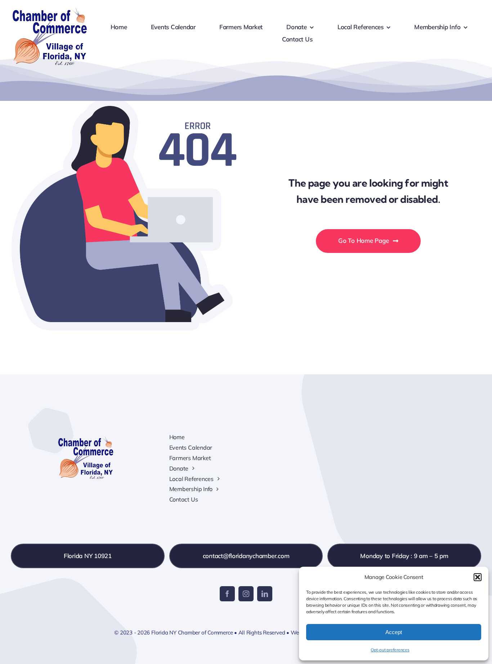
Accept (393, 632)
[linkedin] (264, 593)
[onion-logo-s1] (50, 10)
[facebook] (227, 593)
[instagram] (246, 593)
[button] (477, 577)
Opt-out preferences (390, 649)
